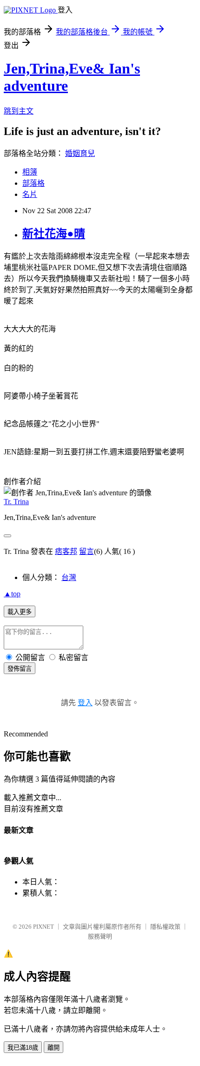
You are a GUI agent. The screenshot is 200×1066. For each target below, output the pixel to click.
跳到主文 (18, 111)
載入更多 (19, 611)
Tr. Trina (16, 502)
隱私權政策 (165, 926)
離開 (53, 1047)
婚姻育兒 (80, 153)
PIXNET (43, 926)
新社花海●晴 (53, 234)
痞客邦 (66, 551)
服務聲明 (100, 936)
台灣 (68, 577)
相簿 (29, 172)
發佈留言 (19, 668)
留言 (86, 551)
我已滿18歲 (22, 1047)
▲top (12, 594)
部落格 (33, 183)
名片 (29, 194)
